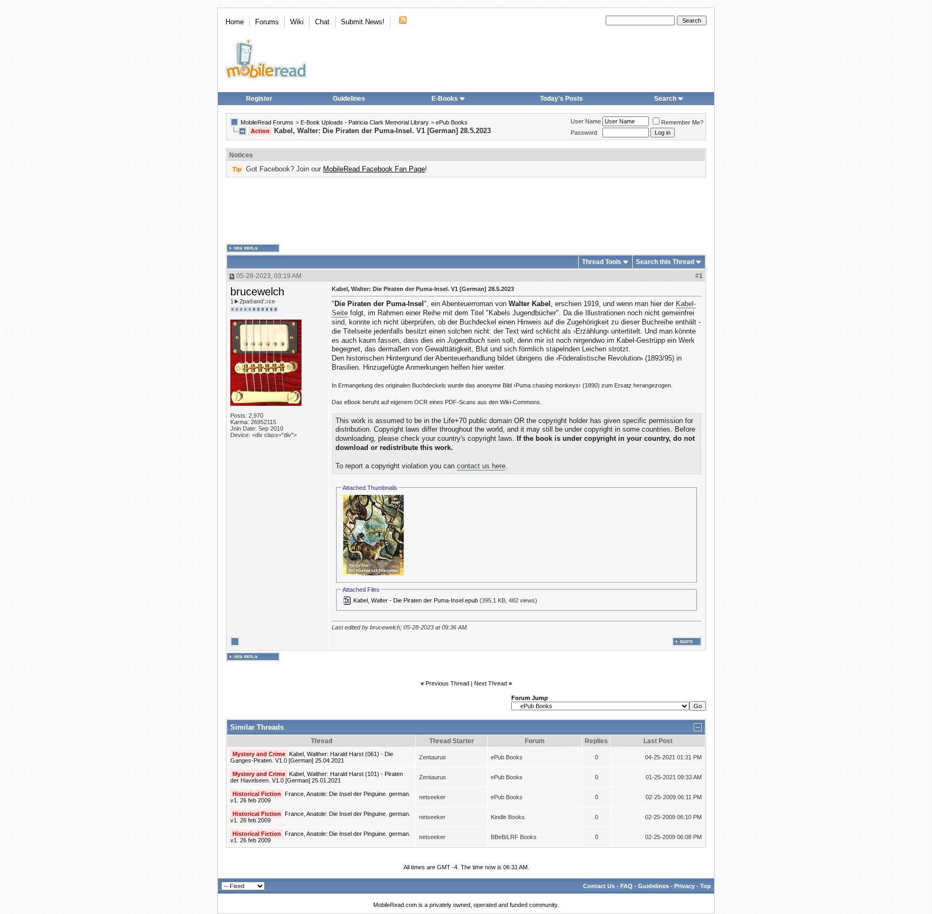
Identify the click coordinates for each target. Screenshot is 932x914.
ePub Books (452, 122)
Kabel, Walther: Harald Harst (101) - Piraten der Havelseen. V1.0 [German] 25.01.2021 (316, 777)
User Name (586, 121)
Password (584, 132)
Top (705, 886)
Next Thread (490, 683)
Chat (322, 22)
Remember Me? (682, 122)
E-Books (444, 98)
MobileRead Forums (267, 122)
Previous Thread (447, 683)
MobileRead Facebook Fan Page (374, 169)
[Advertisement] (466, 210)
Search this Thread (665, 262)
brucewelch (257, 291)
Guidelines (349, 98)
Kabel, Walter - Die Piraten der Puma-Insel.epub (415, 600)
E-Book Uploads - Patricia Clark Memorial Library (364, 122)
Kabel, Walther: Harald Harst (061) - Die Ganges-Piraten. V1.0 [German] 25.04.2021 (311, 757)
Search (665, 98)
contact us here (481, 466)
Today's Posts (561, 98)
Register (259, 98)
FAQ (626, 886)
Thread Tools (601, 262)
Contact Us (599, 886)
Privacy (684, 886)
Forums (267, 22)
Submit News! (363, 22)
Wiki (297, 22)
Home (234, 22)
